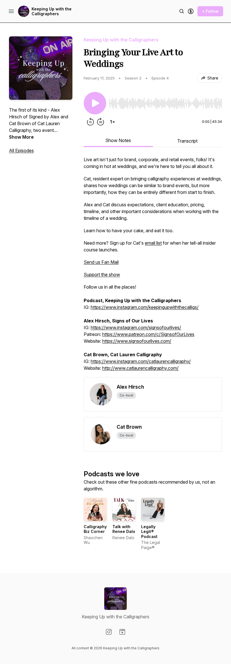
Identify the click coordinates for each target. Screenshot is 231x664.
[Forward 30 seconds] (101, 122)
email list (153, 243)
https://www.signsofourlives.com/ (136, 341)
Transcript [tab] (187, 141)
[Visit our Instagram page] (109, 632)
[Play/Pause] (95, 103)
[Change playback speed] (112, 122)
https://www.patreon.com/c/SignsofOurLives (148, 334)
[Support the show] (190, 11)
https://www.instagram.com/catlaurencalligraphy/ (141, 361)
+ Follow (210, 11)
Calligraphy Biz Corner (95, 529)
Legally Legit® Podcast (149, 531)
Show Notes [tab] (118, 140)
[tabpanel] (153, 266)
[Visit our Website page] (122, 632)
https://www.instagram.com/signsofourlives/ (136, 327)
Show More (21, 137)
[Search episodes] (181, 11)
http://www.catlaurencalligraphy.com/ (140, 368)
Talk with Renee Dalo (123, 529)
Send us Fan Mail (101, 262)
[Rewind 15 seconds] (90, 122)
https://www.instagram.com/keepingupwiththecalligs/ (145, 307)
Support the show (102, 274)
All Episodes (21, 150)
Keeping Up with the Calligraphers (52, 11)
